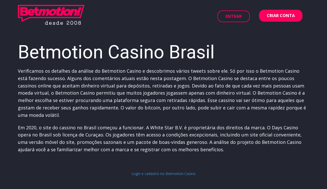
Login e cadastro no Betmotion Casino (163, 173)
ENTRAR (234, 16)
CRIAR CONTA (281, 15)
